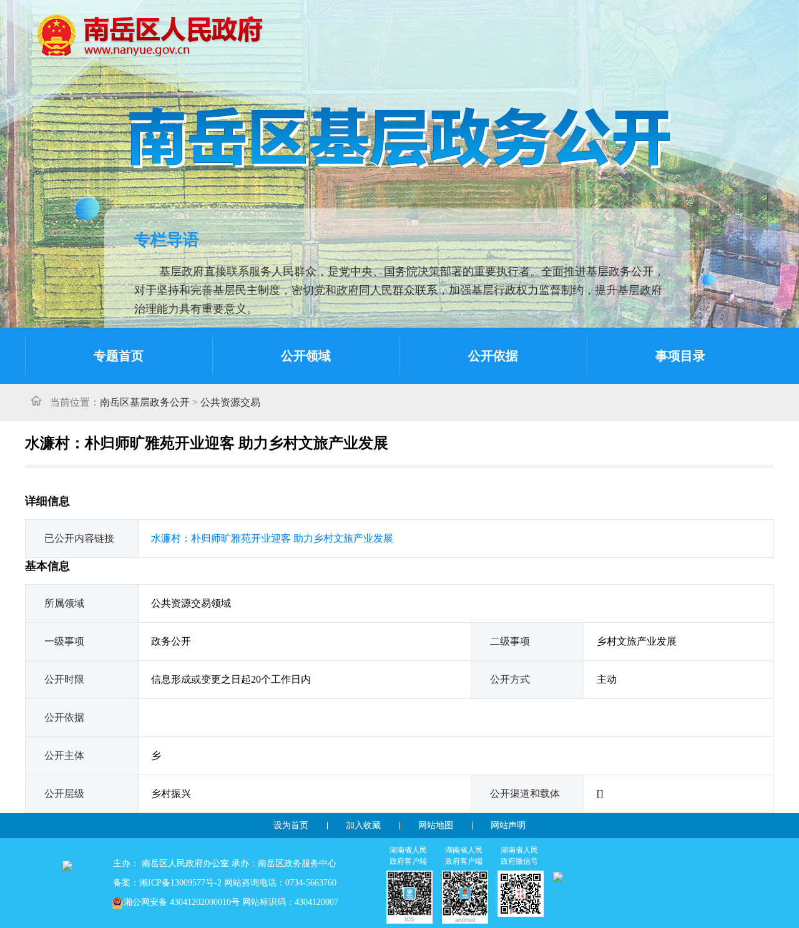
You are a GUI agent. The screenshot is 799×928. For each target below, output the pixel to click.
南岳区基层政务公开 (145, 402)
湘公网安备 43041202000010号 (182, 902)
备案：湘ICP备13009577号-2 (167, 882)
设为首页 (290, 825)
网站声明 (508, 825)
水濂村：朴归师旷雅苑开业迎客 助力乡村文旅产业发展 (272, 538)
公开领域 (306, 356)
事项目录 (680, 356)
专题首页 (119, 356)
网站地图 (435, 825)
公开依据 (493, 356)
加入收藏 (363, 825)
